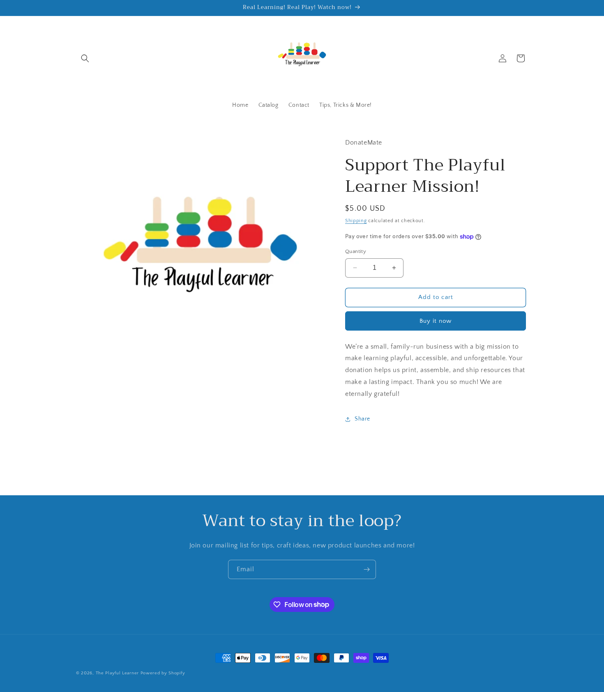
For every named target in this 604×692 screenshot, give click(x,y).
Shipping (356, 220)
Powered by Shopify (163, 673)
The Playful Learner (117, 673)
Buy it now (436, 320)
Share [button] (362, 419)
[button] (85, 58)
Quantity (355, 251)
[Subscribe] (366, 569)
